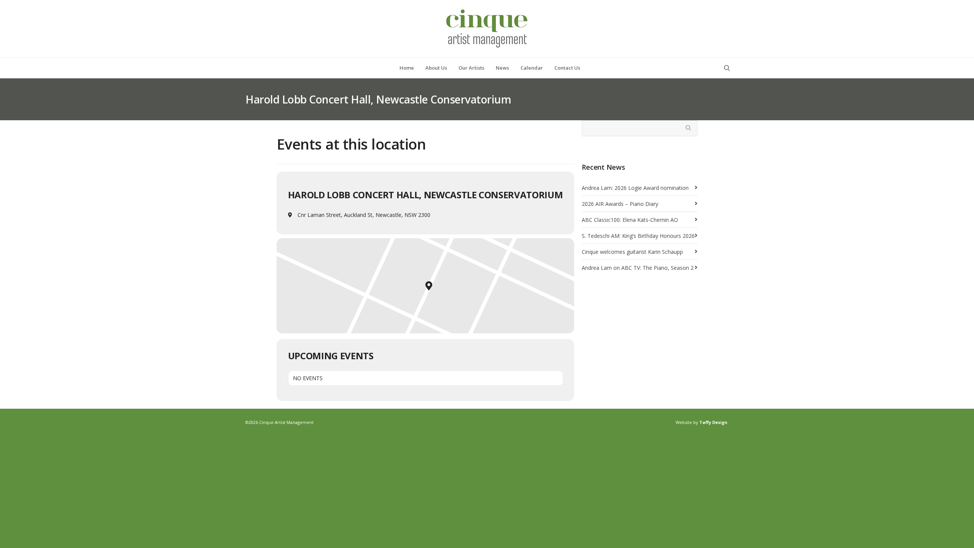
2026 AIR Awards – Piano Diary (620, 203)
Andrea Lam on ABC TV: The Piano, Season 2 (638, 267)
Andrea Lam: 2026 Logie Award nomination (635, 187)
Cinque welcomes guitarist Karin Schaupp (632, 251)
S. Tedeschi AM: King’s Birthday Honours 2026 (638, 235)
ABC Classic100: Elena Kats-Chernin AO (630, 219)
